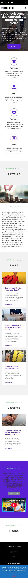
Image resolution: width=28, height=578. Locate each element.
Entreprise (14, 119)
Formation (14, 68)
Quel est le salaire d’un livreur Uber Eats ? (13, 289)
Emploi (14, 94)
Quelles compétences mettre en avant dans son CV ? (13, 327)
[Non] (25, 571)
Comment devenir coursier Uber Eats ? (12, 367)
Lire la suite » (8, 304)
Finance (14, 145)
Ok (14, 575)
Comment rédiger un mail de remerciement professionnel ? (13, 432)
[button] (25, 8)
